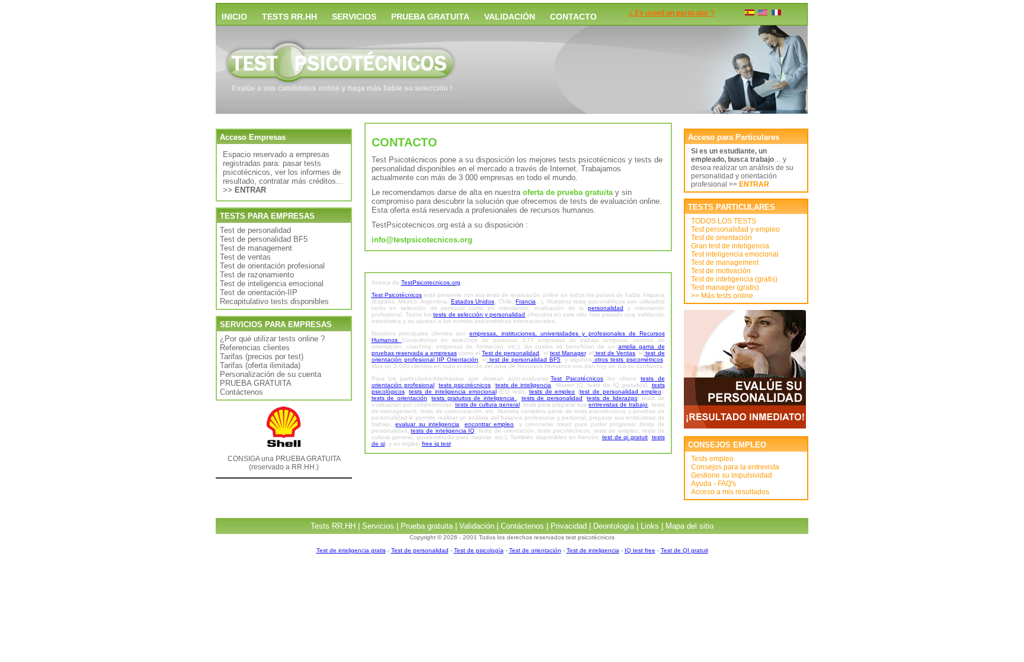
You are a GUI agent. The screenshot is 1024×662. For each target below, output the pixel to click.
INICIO (234, 16)
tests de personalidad (552, 398)
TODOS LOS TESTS (723, 221)
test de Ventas (614, 353)
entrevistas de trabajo (618, 404)
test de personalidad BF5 (524, 359)
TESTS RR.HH (289, 16)
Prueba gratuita (427, 526)
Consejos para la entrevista (735, 467)
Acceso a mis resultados (730, 492)
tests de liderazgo (612, 398)
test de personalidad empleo (620, 391)
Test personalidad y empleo (735, 229)
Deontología (613, 526)
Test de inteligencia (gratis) (734, 279)
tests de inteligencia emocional (452, 391)
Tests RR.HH (333, 526)
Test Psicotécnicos (397, 295)
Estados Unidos (472, 301)
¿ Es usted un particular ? (672, 13)
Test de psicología (479, 550)
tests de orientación (399, 398)
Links (650, 526)
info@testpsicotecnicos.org (422, 239)
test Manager (567, 353)
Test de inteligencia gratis (351, 550)
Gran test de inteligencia (730, 246)
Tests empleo (712, 459)
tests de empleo (552, 391)
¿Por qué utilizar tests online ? (272, 338)
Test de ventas (245, 256)
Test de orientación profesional (272, 265)
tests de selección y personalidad (479, 314)
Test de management (256, 248)
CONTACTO (573, 16)
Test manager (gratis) (725, 287)
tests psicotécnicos (465, 385)
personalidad (605, 308)
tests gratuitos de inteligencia (474, 398)
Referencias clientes (255, 347)
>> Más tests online (722, 296)
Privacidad (569, 526)
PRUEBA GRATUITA (430, 16)
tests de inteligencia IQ (443, 430)
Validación (476, 526)
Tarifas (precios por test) (261, 356)
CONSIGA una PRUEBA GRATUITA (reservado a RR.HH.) (284, 463)
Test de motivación (721, 271)
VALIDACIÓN (509, 16)
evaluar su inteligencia (427, 424)
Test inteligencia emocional (735, 254)
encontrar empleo (489, 424)
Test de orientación (721, 238)
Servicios (378, 526)
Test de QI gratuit (684, 550)
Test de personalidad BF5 (264, 239)
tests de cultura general (487, 404)
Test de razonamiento (257, 274)
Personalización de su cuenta (270, 374)
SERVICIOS (354, 16)
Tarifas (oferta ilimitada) (260, 365)
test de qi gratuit (625, 437)
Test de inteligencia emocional (272, 283)
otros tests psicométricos (627, 359)
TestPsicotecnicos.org (430, 282)
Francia (526, 301)
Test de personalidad (255, 230)
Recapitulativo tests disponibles (274, 301)
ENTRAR (754, 184)
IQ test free (640, 550)
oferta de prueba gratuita (568, 192)
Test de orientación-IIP (258, 292)
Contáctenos (241, 392)
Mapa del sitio (689, 526)
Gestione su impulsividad (731, 475)
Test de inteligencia (593, 550)
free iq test (436, 443)
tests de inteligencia (523, 385)
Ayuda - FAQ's (713, 483)
